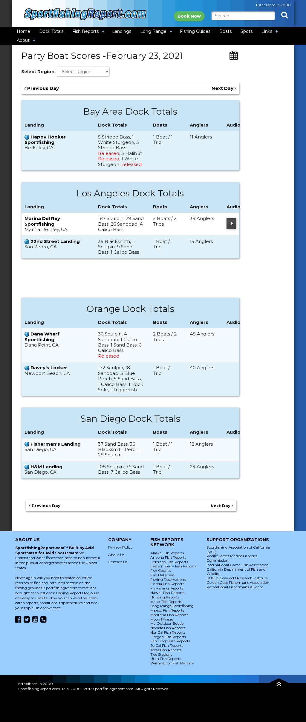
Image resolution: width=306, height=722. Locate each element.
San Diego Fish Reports (170, 641)
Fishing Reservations (168, 579)
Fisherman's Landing (55, 444)
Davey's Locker (48, 367)
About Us (116, 554)
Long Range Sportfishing (172, 606)
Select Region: (38, 71)
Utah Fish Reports (165, 658)
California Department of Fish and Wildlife (235, 571)
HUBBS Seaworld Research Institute (237, 578)
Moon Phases (161, 619)
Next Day (223, 88)
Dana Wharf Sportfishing (42, 336)
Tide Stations (161, 654)
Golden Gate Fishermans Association (237, 582)
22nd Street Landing (55, 241)
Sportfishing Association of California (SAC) (238, 549)
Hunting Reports (164, 597)
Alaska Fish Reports (167, 553)
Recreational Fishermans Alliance (234, 587)
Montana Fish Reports (169, 614)
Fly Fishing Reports (166, 588)
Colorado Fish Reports (169, 562)
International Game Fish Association (237, 565)
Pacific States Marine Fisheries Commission (231, 558)
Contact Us (117, 562)
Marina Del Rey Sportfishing (42, 221)
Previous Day (42, 88)
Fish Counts (160, 570)
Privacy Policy (120, 547)
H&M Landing (46, 466)
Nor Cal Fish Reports (167, 632)
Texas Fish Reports (165, 650)
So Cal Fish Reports (166, 645)
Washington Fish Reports (172, 663)
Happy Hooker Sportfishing (45, 139)
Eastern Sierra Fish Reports (173, 566)
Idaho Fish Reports (166, 601)
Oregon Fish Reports (168, 637)
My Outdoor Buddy (167, 623)
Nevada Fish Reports (167, 628)
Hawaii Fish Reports (167, 592)
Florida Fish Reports (167, 583)
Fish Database (162, 575)
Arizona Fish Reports (168, 557)
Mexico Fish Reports (167, 610)
